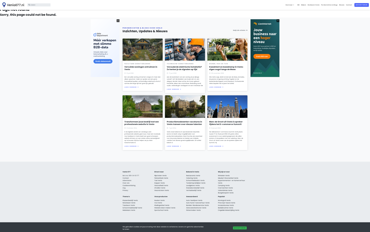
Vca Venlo (158, 203)
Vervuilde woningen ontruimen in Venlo (140, 68)
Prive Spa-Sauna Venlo (226, 203)
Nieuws (341, 5)
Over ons (126, 183)
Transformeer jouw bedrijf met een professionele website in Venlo (141, 123)
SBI (298, 5)
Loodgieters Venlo (193, 185)
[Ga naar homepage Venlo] (12, 5)
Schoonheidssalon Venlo (195, 180)
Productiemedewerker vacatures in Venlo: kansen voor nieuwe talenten (184, 123)
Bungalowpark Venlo (226, 193)
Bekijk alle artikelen (239, 30)
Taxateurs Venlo (129, 205)
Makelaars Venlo (129, 210)
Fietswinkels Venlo (161, 178)
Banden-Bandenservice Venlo (197, 205)
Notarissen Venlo (129, 203)
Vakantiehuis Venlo (225, 190)
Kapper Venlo (159, 183)
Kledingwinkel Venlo (161, 205)
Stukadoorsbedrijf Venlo (195, 188)
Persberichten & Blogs (329, 5)
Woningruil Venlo (224, 200)
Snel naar (289, 5)
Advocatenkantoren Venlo (196, 208)
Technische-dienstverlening (180, 64)
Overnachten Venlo (225, 188)
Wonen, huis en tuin (218, 64)
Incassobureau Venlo (226, 205)
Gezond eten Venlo (161, 190)
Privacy (125, 190)
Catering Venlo (192, 178)
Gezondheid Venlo (161, 185)
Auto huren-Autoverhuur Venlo (198, 203)
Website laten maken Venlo (164, 208)
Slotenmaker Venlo (193, 210)
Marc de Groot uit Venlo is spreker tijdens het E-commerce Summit (226, 123)
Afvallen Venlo (159, 188)
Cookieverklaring (129, 185)
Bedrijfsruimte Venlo (225, 208)
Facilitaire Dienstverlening (137, 64)
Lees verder (130, 87)
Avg (124, 188)
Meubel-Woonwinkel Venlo (228, 178)
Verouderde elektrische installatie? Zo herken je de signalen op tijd (184, 68)
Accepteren (240, 228)
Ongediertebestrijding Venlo (228, 210)
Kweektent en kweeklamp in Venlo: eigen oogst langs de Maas (226, 68)
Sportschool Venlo (161, 210)
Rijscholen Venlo (160, 175)
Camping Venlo (224, 185)
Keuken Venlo (159, 200)
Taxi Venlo (158, 180)
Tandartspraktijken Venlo (195, 183)
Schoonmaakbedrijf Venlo (132, 208)
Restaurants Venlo (193, 175)
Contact (349, 5)
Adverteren (362, 5)
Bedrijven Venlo (314, 5)
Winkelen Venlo (224, 175)
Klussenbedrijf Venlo (130, 200)
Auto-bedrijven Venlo (194, 200)
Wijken (303, 5)
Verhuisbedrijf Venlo (193, 190)
